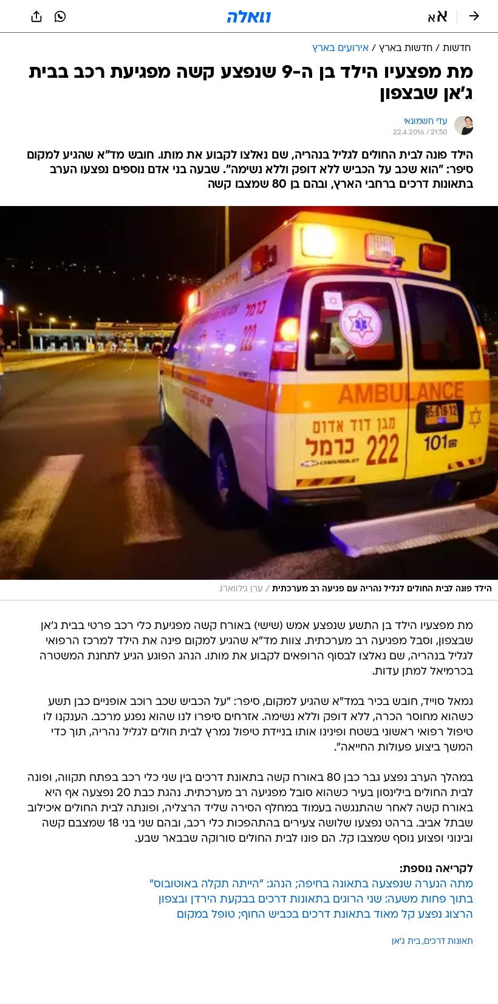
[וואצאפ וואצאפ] (60, 16)
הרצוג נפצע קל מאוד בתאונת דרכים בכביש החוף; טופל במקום (325, 915)
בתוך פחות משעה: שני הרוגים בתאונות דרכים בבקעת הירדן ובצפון (316, 900)
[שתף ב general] (36, 16)
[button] (437, 16)
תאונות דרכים (448, 942)
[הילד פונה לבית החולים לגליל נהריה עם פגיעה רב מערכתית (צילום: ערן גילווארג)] (249, 403)
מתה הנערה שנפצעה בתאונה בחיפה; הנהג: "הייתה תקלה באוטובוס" (311, 884)
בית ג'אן (406, 942)
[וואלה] (249, 16)
